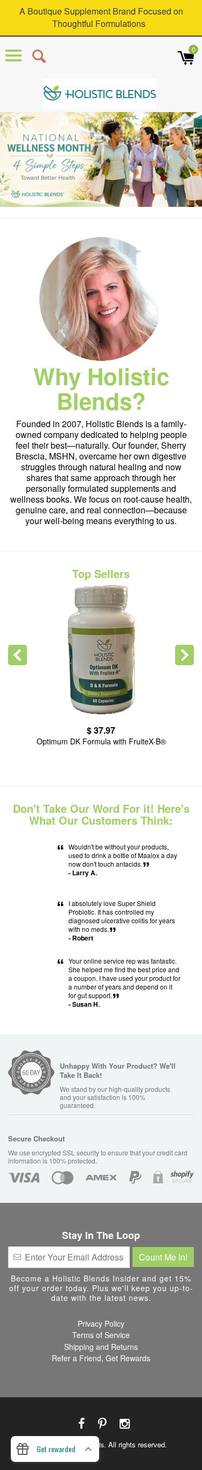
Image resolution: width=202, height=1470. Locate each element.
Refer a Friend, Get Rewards (101, 1358)
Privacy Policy (101, 1323)
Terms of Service (101, 1334)
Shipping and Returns (101, 1346)
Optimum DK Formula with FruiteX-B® (101, 741)
